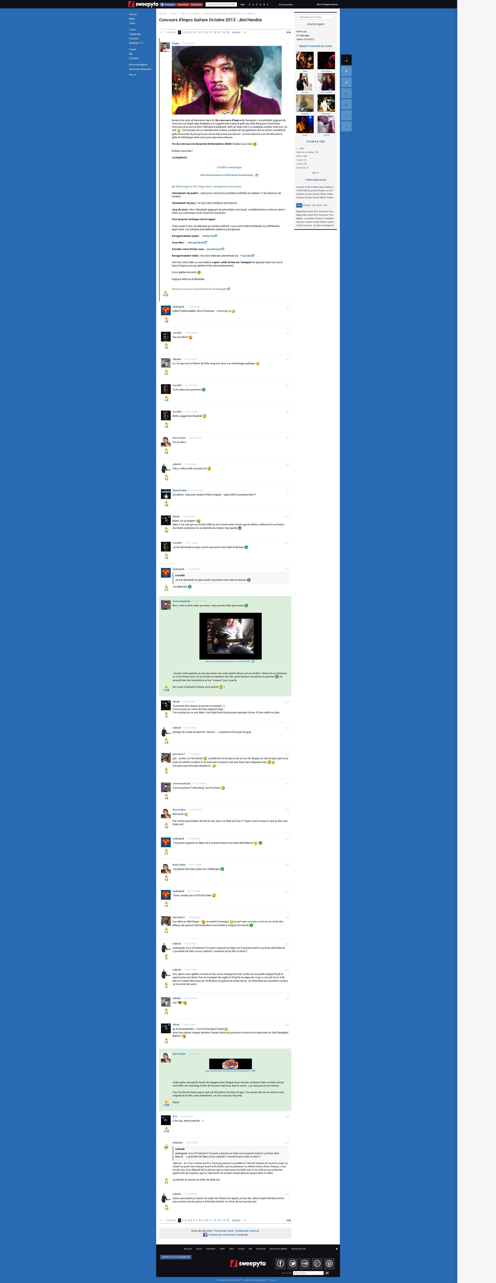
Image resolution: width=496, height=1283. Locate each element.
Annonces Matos (138, 64)
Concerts (134, 58)
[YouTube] (305, 1263)
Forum (132, 49)
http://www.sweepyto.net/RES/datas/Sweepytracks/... (227, 175)
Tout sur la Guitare (190, 13)
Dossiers (134, 38)
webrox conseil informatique (254, 1280)
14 (223, 32)
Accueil (133, 14)
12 (215, 32)
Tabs (314, 205)
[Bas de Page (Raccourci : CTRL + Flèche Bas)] (346, 126)
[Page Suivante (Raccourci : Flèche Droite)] (346, 71)
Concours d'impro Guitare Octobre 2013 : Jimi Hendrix (229, 13)
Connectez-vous (245, 1230)
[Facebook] (280, 1263)
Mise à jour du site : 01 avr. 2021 (229, 1280)
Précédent (171, 32)
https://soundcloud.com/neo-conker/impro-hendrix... (228, 1071)
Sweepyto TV (136, 43)
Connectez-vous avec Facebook (228, 1234)
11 (210, 32)
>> (245, 32)
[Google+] (317, 1263)
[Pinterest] (329, 1263)
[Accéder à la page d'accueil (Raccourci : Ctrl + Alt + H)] (143, 6)
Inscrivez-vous (224, 1230)
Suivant (236, 32)
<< (161, 32)
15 (227, 32)
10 (206, 32)
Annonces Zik (298, 1249)
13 (219, 32)
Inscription (196, 4)
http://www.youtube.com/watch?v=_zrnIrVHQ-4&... (228, 661)
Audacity (208, 235)
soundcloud (213, 249)
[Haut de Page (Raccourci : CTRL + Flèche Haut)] (346, 115)
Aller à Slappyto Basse (327, 4)
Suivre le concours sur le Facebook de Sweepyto (199, 289)
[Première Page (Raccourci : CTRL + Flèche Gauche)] (346, 104)
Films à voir (272, 1280)
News (132, 18)
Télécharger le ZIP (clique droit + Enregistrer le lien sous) (208, 186)
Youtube (246, 255)
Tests (132, 23)
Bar (131, 54)
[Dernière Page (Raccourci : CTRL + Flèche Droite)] (346, 93)
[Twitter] (292, 1263)
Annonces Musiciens (140, 69)
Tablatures (135, 34)
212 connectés (286, 4)
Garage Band (196, 242)
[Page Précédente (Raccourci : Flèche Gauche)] (346, 82)
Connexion (169, 4)
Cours (132, 29)
